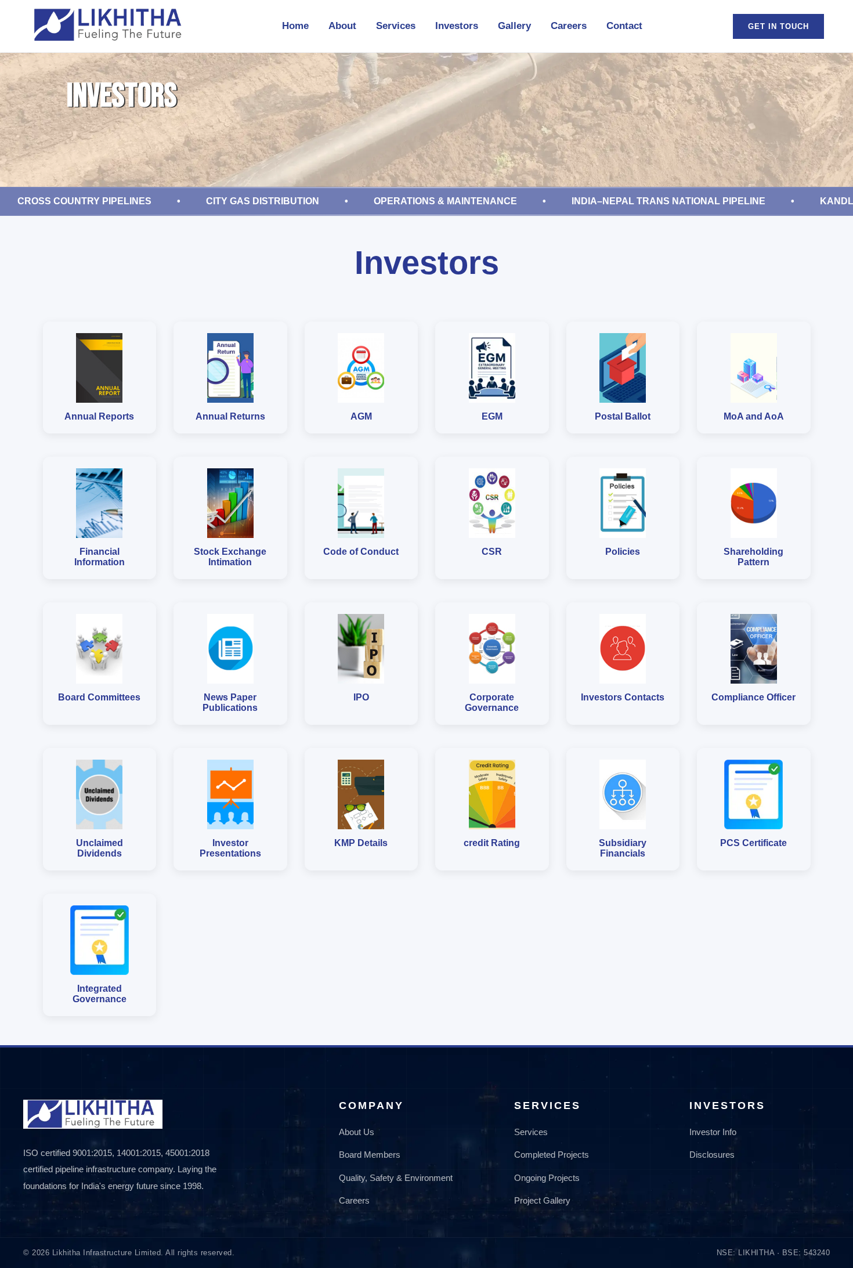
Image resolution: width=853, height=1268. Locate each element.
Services (395, 25)
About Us (356, 1132)
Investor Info (712, 1132)
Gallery (514, 25)
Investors (456, 25)
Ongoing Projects (547, 1178)
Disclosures (712, 1154)
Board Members (369, 1154)
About (342, 25)
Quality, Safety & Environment (396, 1178)
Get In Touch (778, 26)
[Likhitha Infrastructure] (92, 1115)
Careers (569, 25)
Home (295, 25)
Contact (624, 25)
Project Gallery (542, 1200)
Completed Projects (551, 1154)
